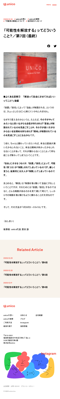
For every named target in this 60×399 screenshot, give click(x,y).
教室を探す (7, 326)
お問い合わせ (15, 386)
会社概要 (39, 315)
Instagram (24, 322)
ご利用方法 (7, 322)
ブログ (22, 319)
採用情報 (23, 326)
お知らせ (23, 315)
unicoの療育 (8, 319)
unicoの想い (8, 315)
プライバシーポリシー (27, 386)
